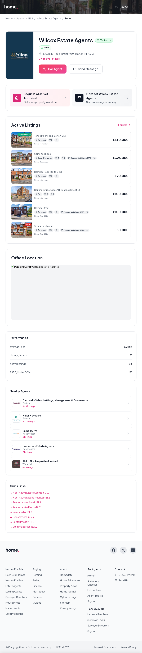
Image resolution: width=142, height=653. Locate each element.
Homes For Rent (15, 580)
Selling (36, 580)
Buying (37, 569)
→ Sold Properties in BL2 (24, 526)
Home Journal (68, 591)
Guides (37, 602)
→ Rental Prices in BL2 (22, 521)
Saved (124, 7)
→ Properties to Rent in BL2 (25, 507)
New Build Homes (15, 574)
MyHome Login (68, 597)
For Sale (122, 124)
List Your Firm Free (97, 614)
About (63, 569)
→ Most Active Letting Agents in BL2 (30, 497)
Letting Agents (14, 591)
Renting (37, 574)
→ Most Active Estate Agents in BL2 (29, 492)
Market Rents (13, 608)
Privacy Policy (68, 608)
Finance (37, 585)
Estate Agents (13, 585)
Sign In (91, 601)
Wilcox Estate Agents (49, 18)
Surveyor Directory (16, 597)
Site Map (65, 602)
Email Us (123, 580)
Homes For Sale (14, 569)
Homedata (66, 574)
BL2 (30, 18)
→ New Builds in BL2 (21, 512)
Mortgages (39, 591)
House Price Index (70, 580)
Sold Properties (14, 613)
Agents (20, 18)
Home (9, 18)
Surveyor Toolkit (96, 619)
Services (37, 597)
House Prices (13, 602)
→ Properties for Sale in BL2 (25, 502)
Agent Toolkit (95, 595)
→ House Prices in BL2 (22, 516)
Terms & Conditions (105, 647)
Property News (68, 585)
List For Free (94, 590)
